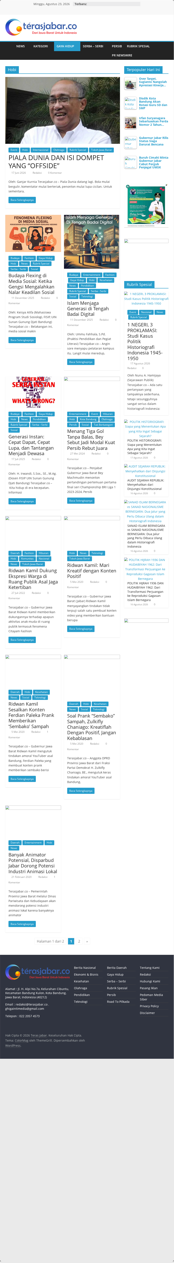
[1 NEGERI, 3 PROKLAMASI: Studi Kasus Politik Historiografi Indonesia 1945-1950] (146, 294)
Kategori (40, 46)
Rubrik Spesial (138, 46)
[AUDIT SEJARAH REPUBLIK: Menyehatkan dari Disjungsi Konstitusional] (145, 466)
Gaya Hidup (65, 46)
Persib (117, 46)
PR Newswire (122, 55)
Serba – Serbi (93, 46)
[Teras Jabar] (9, 50)
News (20, 46)
